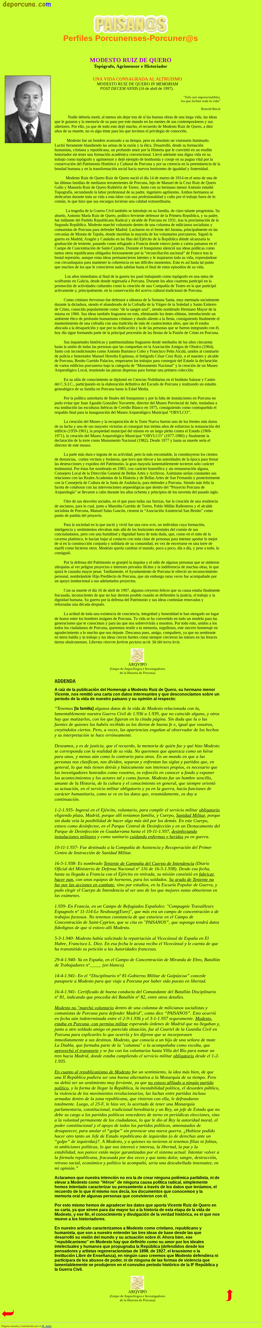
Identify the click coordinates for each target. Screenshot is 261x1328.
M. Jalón (47, 1326)
